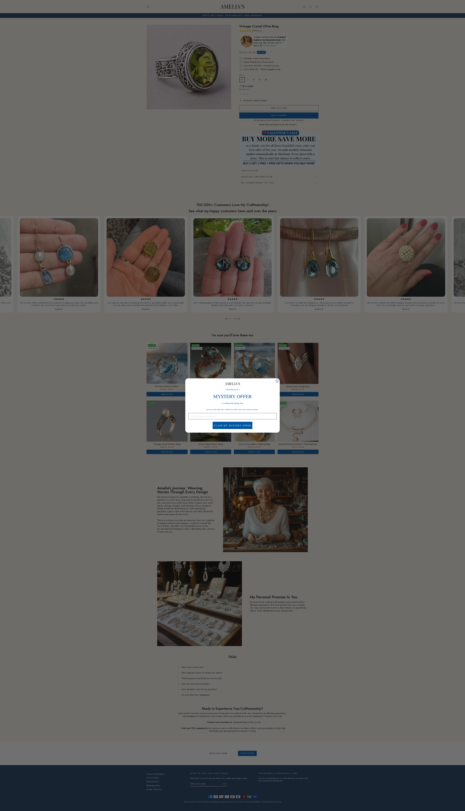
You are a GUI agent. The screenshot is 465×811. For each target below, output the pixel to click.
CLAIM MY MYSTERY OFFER (232, 425)
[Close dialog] (277, 381)
